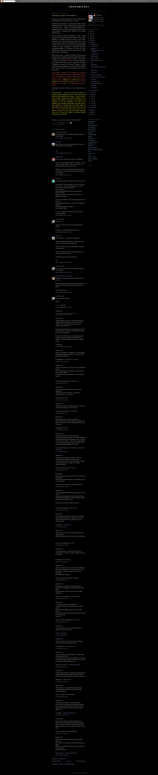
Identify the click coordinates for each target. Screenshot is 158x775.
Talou (89, 151)
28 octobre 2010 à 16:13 (63, 215)
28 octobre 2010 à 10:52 (63, 175)
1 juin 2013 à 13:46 (62, 635)
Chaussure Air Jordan (75, 619)
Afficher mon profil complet (96, 25)
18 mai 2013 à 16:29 (62, 545)
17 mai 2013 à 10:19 (62, 400)
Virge (89, 155)
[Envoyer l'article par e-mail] (70, 122)
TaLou (57, 142)
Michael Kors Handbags (73, 578)
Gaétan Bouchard (60, 132)
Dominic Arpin (91, 131)
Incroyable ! (93, 85)
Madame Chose (92, 144)
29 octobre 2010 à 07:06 (63, 307)
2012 (91, 38)
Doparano (90, 132)
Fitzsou (90, 136)
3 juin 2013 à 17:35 (62, 667)
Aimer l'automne (94, 56)
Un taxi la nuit (91, 153)
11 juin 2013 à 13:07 (62, 696)
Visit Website (63, 633)
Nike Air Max (65, 398)
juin (92, 96)
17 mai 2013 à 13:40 (62, 510)
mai (92, 99)
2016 (91, 31)
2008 (91, 112)
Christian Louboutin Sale (74, 664)
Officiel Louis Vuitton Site (69, 713)
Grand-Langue (91, 140)
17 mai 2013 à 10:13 (62, 383)
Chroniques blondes (92, 125)
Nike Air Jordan (67, 679)
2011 (91, 40)
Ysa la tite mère (92, 157)
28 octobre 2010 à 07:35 (63, 153)
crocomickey (79, 7)
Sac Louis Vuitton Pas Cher (68, 646)
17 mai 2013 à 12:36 (62, 470)
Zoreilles (58, 156)
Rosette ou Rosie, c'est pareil (63, 276)
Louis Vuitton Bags (72, 411)
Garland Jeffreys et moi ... (97, 60)
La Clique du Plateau (93, 142)
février (92, 105)
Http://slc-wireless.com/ (73, 381)
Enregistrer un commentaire (58, 758)
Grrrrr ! (92, 62)
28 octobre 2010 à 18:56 (63, 262)
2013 (91, 36)
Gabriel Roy (91, 138)
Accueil (68, 761)
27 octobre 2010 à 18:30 (63, 138)
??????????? (94, 72)
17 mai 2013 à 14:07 (62, 526)
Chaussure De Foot (70, 467)
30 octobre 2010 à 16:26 (63, 346)
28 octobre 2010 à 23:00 (63, 292)
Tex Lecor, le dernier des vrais (98, 77)
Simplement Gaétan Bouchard (95, 149)
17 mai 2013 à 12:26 (62, 430)
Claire (57, 178)
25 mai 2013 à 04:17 (62, 622)
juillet (92, 94)
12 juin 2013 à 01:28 (62, 733)
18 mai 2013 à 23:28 (62, 598)
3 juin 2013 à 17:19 (62, 648)
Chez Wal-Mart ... (95, 70)
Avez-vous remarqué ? (96, 83)
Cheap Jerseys (67, 524)
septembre (93, 90)
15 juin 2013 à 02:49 (62, 755)
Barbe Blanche (91, 121)
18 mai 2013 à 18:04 (62, 561)
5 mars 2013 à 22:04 (62, 361)
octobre (93, 48)
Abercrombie (65, 427)
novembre (93, 46)
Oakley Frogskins (66, 559)
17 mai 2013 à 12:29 (62, 451)
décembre (93, 44)
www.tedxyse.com (75, 596)
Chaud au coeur (94, 58)
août (92, 92)
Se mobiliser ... (94, 87)
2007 (91, 114)
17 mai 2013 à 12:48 (62, 486)
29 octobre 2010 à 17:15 (63, 314)
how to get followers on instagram (70, 359)
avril (92, 101)
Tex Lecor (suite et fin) (96, 74)
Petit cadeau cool (95, 81)
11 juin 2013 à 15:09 (62, 715)
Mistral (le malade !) (93, 147)
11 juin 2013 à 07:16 (62, 681)
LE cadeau (93, 79)
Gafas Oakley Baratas (77, 484)
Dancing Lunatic (92, 129)
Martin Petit (91, 145)
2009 (91, 110)
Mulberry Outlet (70, 543)
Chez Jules (90, 123)
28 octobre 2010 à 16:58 (63, 232)
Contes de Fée (91, 127)
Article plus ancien (81, 761)
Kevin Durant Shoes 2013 (71, 753)
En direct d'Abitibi (92, 134)
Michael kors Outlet (70, 694)
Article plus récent (56, 761)
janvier (93, 107)
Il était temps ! (94, 64)
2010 (91, 42)
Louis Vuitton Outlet (71, 508)
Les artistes (61, 124)
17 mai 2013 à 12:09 (62, 413)
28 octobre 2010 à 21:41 (63, 272)
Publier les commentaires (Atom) (66, 764)
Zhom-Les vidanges (92, 159)
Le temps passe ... (95, 54)
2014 (91, 33)
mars (92, 103)
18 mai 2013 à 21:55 (62, 580)
